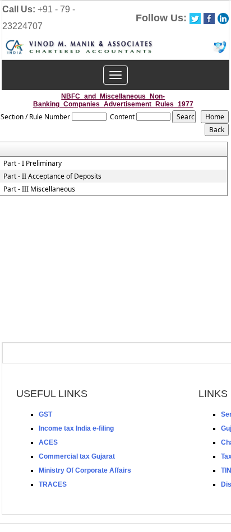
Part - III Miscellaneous (39, 189)
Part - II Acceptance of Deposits (52, 176)
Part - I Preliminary (32, 163)
